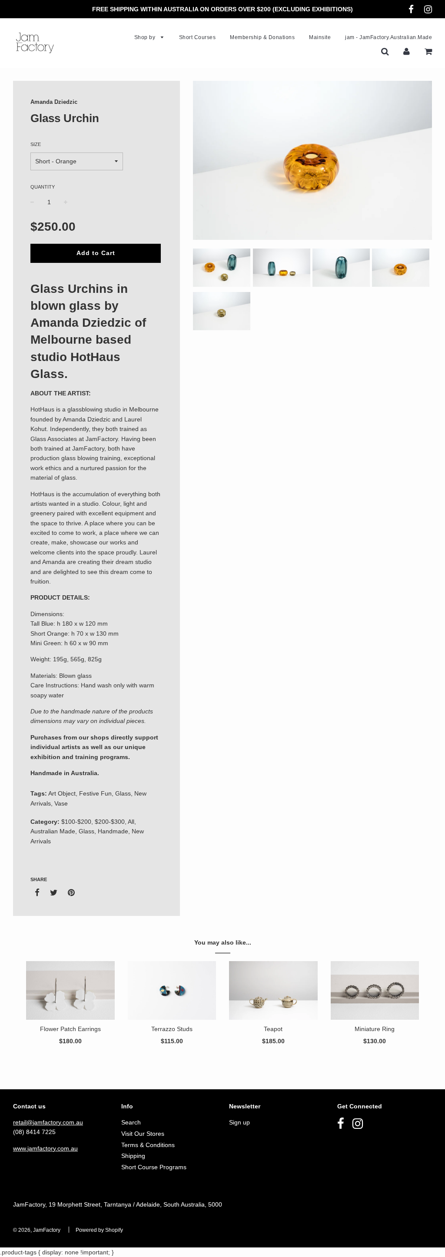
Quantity (42, 186)
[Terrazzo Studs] (172, 990)
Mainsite (320, 37)
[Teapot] (273, 990)
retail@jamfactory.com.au (48, 1122)
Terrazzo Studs (172, 1028)
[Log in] (406, 51)
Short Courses (197, 37)
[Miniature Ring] (375, 990)
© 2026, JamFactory (36, 1230)
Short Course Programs (153, 1167)
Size (35, 144)
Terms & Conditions (148, 1144)
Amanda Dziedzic (53, 102)
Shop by (145, 37)
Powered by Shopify (99, 1230)
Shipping (133, 1155)
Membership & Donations (262, 37)
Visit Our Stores (142, 1133)
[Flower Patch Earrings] (70, 990)
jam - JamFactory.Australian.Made (388, 37)
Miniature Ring (375, 1028)
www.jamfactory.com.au (45, 1148)
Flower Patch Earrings (70, 1028)
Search (131, 1122)
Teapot (273, 1028)
